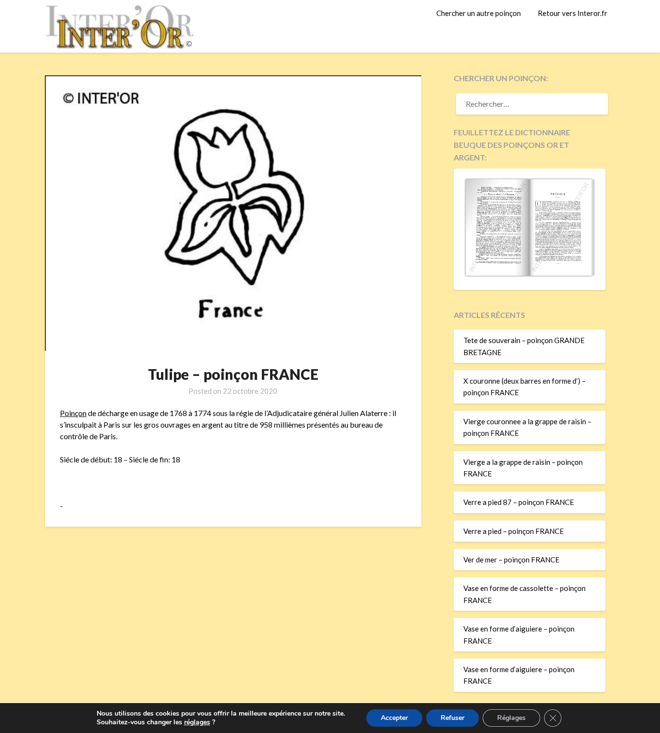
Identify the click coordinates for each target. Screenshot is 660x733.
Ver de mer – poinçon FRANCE (511, 559)
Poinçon (73, 412)
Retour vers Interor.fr (572, 13)
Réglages (511, 717)
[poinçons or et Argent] (529, 274)
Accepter (394, 717)
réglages (197, 722)
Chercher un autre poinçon (478, 13)
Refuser (452, 717)
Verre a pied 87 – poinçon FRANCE (518, 502)
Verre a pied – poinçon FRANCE (513, 531)
